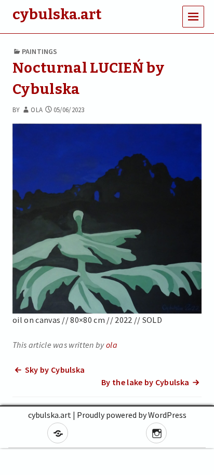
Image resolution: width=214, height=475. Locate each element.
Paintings (39, 51)
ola (36, 109)
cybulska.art (49, 415)
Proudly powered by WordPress (131, 415)
